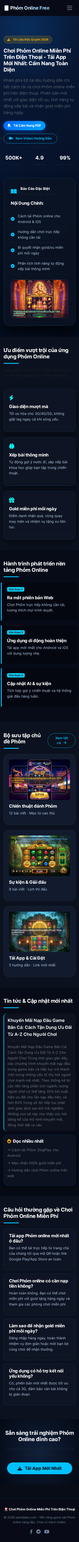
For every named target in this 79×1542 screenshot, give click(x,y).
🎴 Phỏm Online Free (26, 8)
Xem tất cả (61, 740)
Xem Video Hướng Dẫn (33, 138)
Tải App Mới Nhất (43, 1468)
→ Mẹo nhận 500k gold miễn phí (34, 1163)
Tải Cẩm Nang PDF (27, 125)
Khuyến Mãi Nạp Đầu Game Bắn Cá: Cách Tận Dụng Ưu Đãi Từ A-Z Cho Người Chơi (40, 1027)
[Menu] (69, 8)
